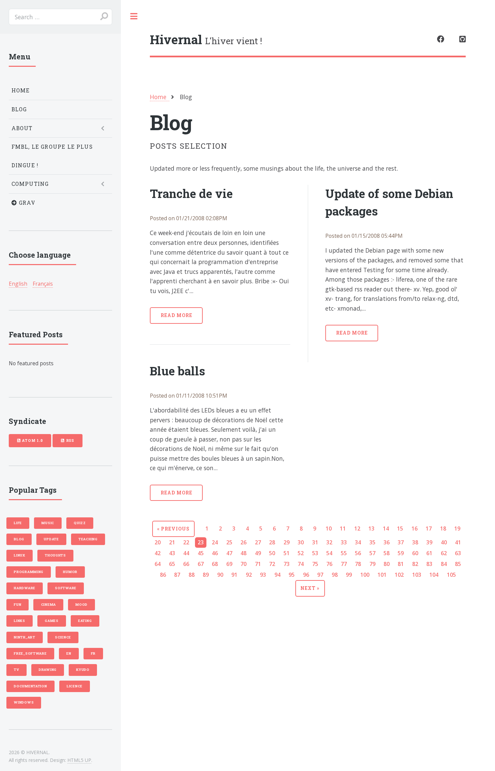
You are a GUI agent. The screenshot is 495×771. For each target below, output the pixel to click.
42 (158, 553)
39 (429, 542)
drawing (48, 669)
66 (186, 564)
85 (458, 564)
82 (415, 564)
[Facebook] (440, 39)
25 (229, 542)
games (52, 621)
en (68, 653)
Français (43, 283)
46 (215, 553)
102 (399, 574)
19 (457, 528)
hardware (24, 588)
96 (306, 574)
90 (220, 574)
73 (287, 564)
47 (229, 553)
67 (201, 564)
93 (263, 574)
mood (81, 604)
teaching (88, 539)
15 (400, 528)
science (63, 637)
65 (172, 564)
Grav (26, 202)
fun (17, 604)
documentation (30, 686)
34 (358, 542)
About (22, 128)
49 (258, 553)
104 (433, 574)
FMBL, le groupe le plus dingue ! (52, 156)
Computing (30, 183)
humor (70, 572)
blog (19, 539)
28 (272, 542)
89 (206, 574)
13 (371, 528)
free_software (30, 653)
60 (415, 553)
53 (315, 553)
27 (258, 542)
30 (301, 542)
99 (349, 574)
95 (292, 574)
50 (272, 553)
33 (344, 542)
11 (343, 528)
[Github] (462, 39)
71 (258, 564)
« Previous (173, 528)
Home (20, 90)
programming (28, 572)
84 (444, 564)
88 (192, 574)
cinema (48, 604)
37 (401, 542)
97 (320, 574)
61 (429, 553)
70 (243, 564)
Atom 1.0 (32, 440)
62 (444, 553)
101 (382, 574)
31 (315, 542)
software (65, 588)
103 (416, 574)
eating (85, 621)
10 (329, 528)
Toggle (134, 16)
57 (372, 553)
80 (387, 564)
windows (24, 702)
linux (19, 555)
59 (401, 553)
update (51, 539)
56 (358, 553)
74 (301, 564)
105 (451, 574)
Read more (176, 315)
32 (329, 542)
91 (234, 574)
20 (158, 542)
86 (163, 574)
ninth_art (24, 637)
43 (172, 553)
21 (172, 542)
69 (229, 564)
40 (444, 542)
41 (458, 542)
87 (177, 574)
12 (357, 528)
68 (215, 564)
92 (249, 574)
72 (272, 564)
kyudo (83, 669)
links (19, 621)
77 (344, 564)
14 (386, 528)
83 (429, 564)
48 (243, 553)
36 (387, 542)
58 (387, 553)
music (47, 523)
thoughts (55, 555)
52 (301, 553)
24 (215, 542)
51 (287, 553)
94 (277, 574)
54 (329, 553)
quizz (80, 523)
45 (201, 553)
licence (74, 686)
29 (287, 542)
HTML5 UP (79, 760)
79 (372, 564)
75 (315, 564)
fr (93, 653)
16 (414, 528)
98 (335, 574)
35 (372, 542)
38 (415, 542)
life (18, 523)
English (18, 283)
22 (186, 542)
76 (329, 564)
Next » (310, 588)
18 (443, 528)
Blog (19, 109)
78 (358, 564)
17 (429, 528)
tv (16, 669)
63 (458, 553)
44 (186, 553)
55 (344, 553)
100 (364, 574)
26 (243, 542)
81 (401, 564)
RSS (69, 440)
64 (158, 564)
